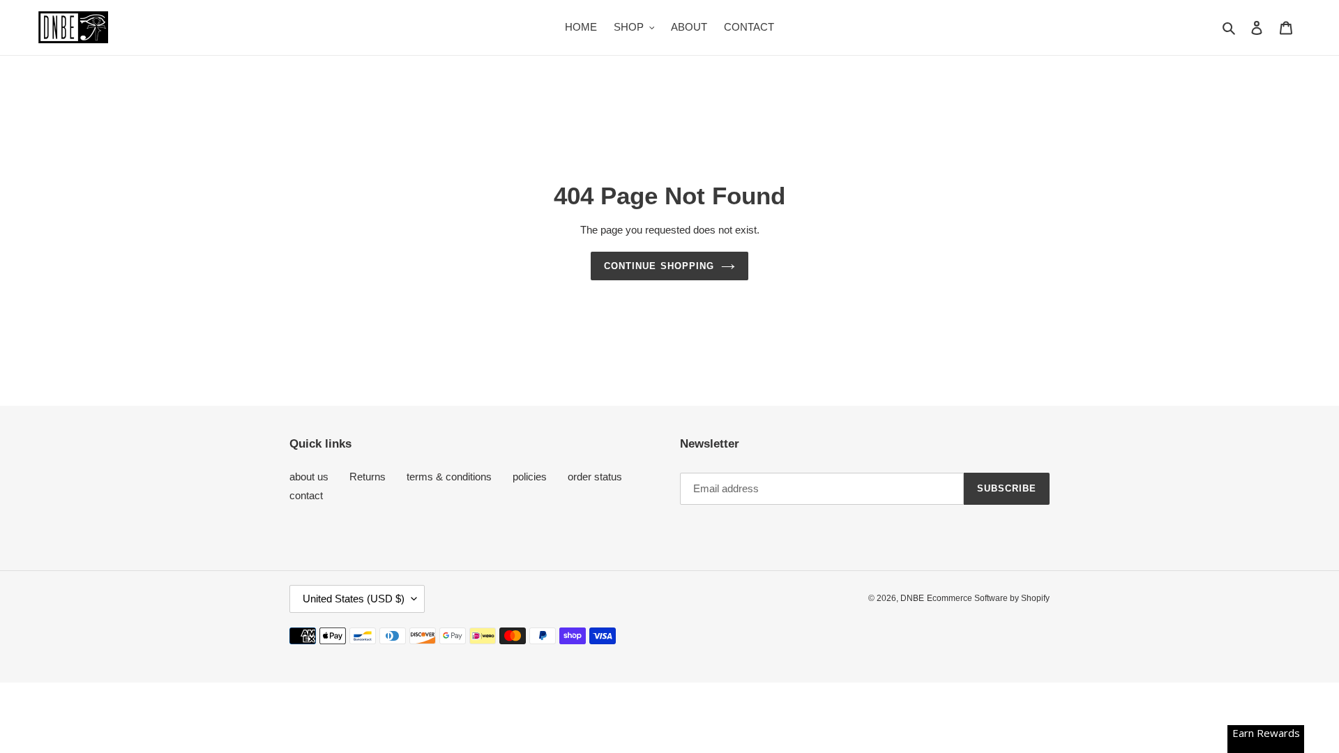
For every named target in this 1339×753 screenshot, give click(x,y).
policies (530, 476)
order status (595, 476)
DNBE (912, 598)
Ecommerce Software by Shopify (988, 598)
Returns (367, 476)
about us (308, 476)
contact (306, 495)
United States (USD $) (353, 598)
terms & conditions (449, 476)
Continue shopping (659, 266)
